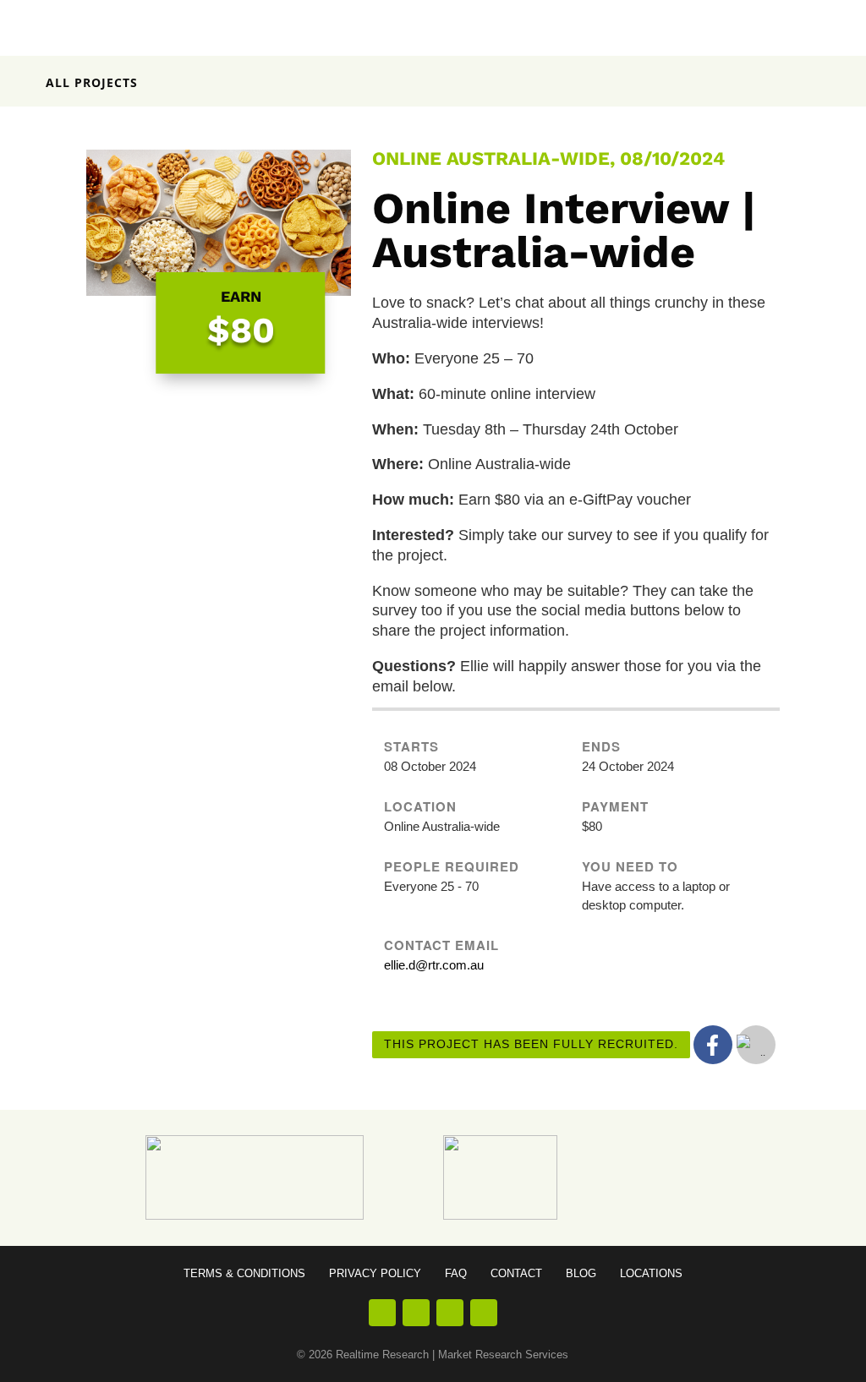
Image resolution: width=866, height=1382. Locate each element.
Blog (581, 1273)
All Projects (92, 82)
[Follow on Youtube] (449, 1312)
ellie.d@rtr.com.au (434, 965)
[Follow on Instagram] (416, 1312)
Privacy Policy (375, 1273)
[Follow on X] (483, 1312)
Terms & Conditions (244, 1273)
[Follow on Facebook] (382, 1312)
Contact (516, 1273)
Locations (651, 1273)
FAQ (456, 1273)
